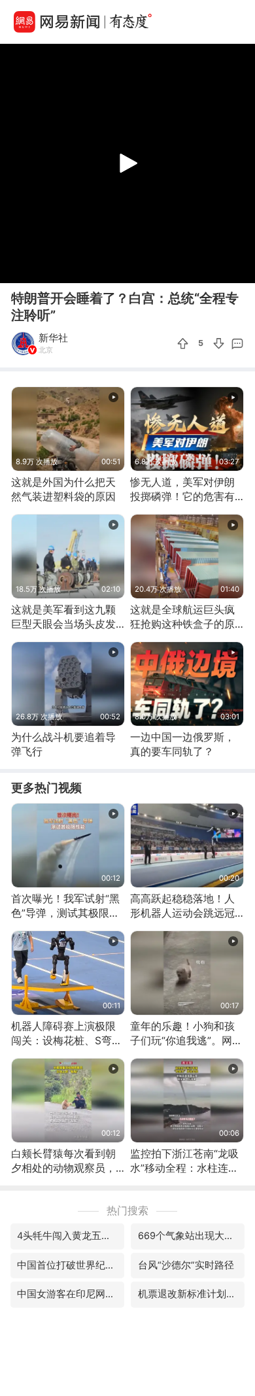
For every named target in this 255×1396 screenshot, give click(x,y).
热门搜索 (127, 1210)
